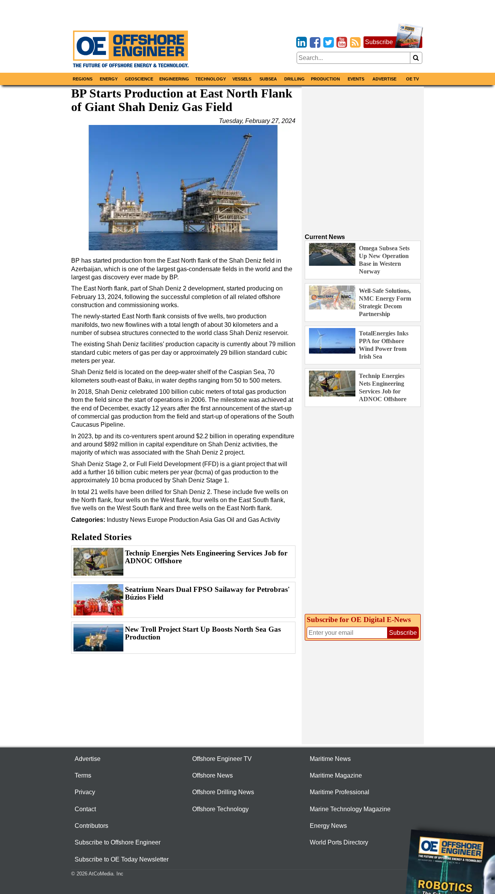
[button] (183, 187)
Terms (83, 775)
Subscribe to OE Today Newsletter (122, 859)
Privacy (85, 792)
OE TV (412, 79)
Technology (210, 79)
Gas (219, 519)
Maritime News (330, 759)
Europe (157, 519)
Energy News (328, 825)
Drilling (294, 79)
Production (325, 79)
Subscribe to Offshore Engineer (117, 842)
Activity (270, 519)
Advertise (384, 79)
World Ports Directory (339, 842)
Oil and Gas (243, 519)
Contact (85, 809)
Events (356, 79)
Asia (206, 519)
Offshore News (212, 775)
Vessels (241, 79)
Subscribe (379, 42)
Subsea (268, 79)
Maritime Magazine (336, 775)
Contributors (91, 825)
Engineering (174, 79)
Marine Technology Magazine (350, 809)
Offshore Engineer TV (222, 759)
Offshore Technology (220, 809)
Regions (82, 79)
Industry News (126, 519)
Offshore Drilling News (223, 792)
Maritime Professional (339, 792)
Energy (109, 79)
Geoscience (139, 79)
